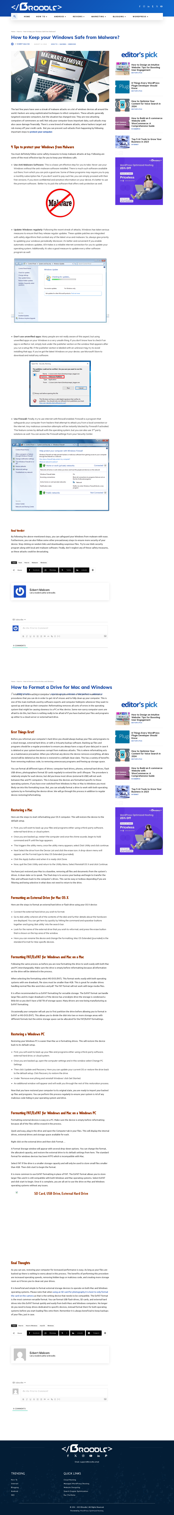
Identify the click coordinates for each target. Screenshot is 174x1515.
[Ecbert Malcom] (13, 44)
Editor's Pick (136, 73)
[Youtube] (161, 6)
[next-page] (121, 153)
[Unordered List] (41, 636)
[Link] (52, 636)
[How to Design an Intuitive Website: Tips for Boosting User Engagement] (122, 68)
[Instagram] (144, 6)
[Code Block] (48, 636)
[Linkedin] (148, 6)
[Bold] (23, 636)
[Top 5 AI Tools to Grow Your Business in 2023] (122, 142)
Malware (35, 563)
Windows (72, 44)
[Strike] (34, 636)
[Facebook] (139, 6)
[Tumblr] (152, 6)
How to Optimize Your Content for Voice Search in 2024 (146, 104)
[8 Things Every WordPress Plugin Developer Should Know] (122, 87)
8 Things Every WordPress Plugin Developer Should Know (145, 85)
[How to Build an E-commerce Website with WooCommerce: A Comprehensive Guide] (122, 123)
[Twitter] (157, 6)
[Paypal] (106, 1456)
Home (13, 31)
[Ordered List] (37, 636)
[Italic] (27, 636)
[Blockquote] (44, 636)
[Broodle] (47, 6)
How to (19, 31)
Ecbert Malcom (23, 44)
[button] (14, 16)
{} (55, 636)
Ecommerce (135, 129)
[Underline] (30, 636)
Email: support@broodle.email (87, 1462)
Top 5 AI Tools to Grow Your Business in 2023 (146, 140)
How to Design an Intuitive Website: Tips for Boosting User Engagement (145, 67)
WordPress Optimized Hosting (91, 1511)
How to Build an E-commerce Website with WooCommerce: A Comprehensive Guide (146, 122)
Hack (20, 563)
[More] (92, 570)
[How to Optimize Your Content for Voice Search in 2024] (122, 105)
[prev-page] (116, 153)
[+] (58, 636)
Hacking (63, 44)
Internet (135, 144)
